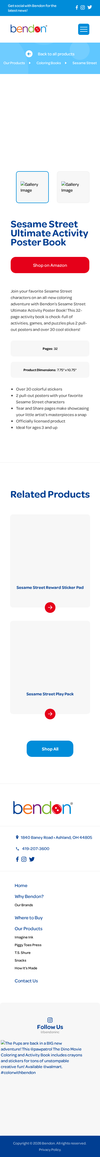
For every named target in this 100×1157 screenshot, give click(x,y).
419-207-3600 (35, 848)
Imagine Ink (24, 936)
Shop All (50, 749)
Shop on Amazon (50, 265)
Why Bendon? (29, 896)
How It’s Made (26, 967)
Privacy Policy (50, 1149)
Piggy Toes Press (28, 944)
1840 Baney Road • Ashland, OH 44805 (56, 837)
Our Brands (24, 904)
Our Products (14, 62)
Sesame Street (85, 62)
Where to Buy (29, 917)
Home (21, 885)
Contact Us (26, 980)
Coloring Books (49, 62)
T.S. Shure (23, 952)
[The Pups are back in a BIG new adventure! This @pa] (41, 1080)
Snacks (20, 960)
